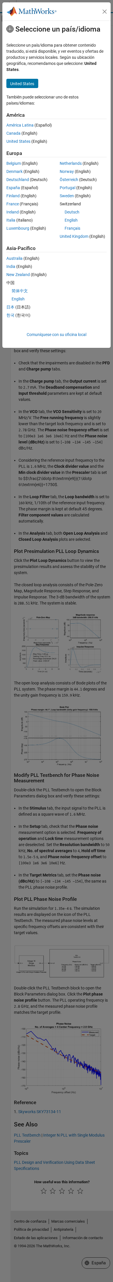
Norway (67, 171)
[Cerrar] (105, 12)
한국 (10, 315)
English (71, 220)
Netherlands (71, 163)
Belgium (13, 163)
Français (72, 228)
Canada (13, 133)
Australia (14, 258)
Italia (10, 220)
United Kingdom (74, 236)
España (13, 187)
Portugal (67, 187)
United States (18, 141)
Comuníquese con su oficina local (56, 334)
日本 (10, 307)
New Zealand (18, 274)
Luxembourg (17, 228)
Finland (13, 195)
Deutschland (17, 179)
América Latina (20, 125)
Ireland (12, 212)
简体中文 (20, 290)
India (10, 266)
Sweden (67, 195)
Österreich (69, 179)
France (12, 204)
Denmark (14, 171)
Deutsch (72, 212)
